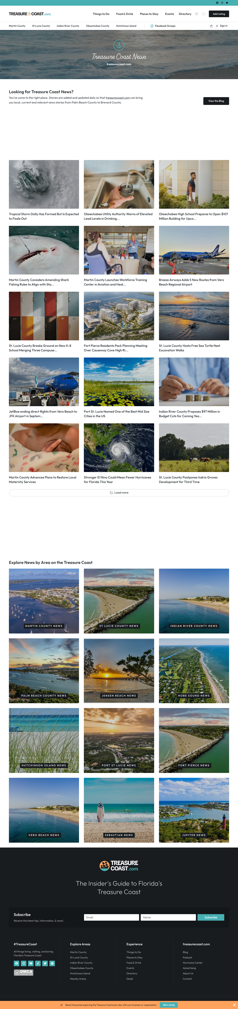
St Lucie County (79, 957)
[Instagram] (222, 3)
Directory (131, 973)
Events (130, 968)
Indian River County (81, 962)
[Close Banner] (234, 1005)
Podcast (187, 957)
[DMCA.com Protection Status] (23, 975)
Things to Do (133, 952)
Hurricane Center (193, 962)
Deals (129, 978)
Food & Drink (133, 962)
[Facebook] (217, 3)
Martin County (78, 952)
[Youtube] (31, 963)
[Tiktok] (38, 963)
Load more (121, 492)
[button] (211, 26)
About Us (188, 973)
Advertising (189, 968)
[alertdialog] (119, 1005)
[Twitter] (227, 3)
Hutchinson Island (80, 973)
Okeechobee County (81, 968)
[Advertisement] (106, 132)
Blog (185, 952)
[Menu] (196, 14)
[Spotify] (52, 963)
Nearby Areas (78, 978)
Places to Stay (134, 957)
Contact (187, 978)
